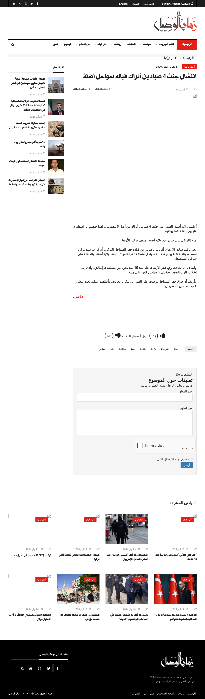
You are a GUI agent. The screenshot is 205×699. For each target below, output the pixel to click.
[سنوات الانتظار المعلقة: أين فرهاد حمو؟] (56, 174)
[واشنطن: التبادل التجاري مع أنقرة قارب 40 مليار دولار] (29, 577)
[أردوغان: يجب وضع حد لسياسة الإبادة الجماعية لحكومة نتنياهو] (175, 603)
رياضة (117, 44)
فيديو (67, 44)
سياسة (147, 44)
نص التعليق (186, 408)
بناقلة (143, 349)
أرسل (186, 465)
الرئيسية (187, 44)
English (123, 3)
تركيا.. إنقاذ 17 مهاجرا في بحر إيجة (32, 556)
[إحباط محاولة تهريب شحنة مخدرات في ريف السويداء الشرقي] (56, 136)
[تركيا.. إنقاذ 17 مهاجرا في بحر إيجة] (29, 517)
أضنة (176, 349)
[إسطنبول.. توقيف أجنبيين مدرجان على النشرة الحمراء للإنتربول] (127, 543)
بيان (112, 349)
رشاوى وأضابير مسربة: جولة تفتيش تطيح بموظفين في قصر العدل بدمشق (28, 83)
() (154, 335)
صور (55, 44)
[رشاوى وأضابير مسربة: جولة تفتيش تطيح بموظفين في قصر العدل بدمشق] (56, 92)
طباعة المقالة (80, 89)
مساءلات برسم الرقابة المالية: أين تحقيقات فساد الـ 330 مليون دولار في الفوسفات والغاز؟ (27, 105)
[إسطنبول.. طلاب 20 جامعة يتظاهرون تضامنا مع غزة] (78, 603)
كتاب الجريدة (166, 44)
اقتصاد (135, 3)
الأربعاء (165, 349)
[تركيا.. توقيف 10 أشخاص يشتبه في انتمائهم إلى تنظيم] (127, 603)
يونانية (122, 349)
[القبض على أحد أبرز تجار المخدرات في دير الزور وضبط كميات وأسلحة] (56, 193)
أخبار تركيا (170, 58)
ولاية (153, 349)
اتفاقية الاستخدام (165, 693)
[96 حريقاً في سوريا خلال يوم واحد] (56, 155)
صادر (102, 349)
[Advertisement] (70, 23)
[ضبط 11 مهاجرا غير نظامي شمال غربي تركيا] (78, 517)
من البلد (102, 44)
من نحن (180, 693)
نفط (133, 349)
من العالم (84, 44)
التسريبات (149, 3)
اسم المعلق (186, 391)
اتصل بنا (136, 693)
